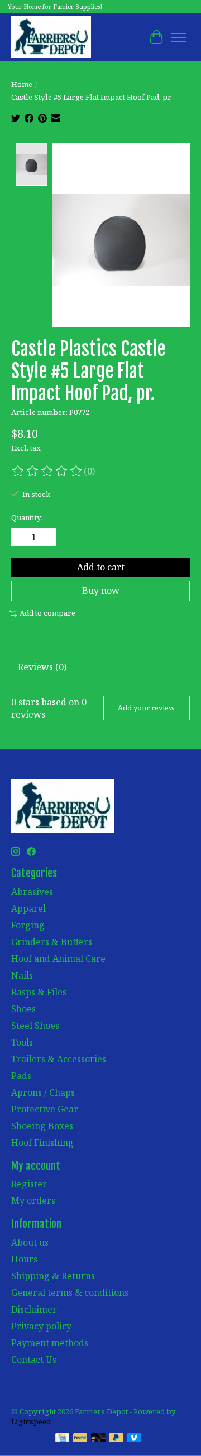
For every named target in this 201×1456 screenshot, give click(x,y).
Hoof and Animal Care (58, 958)
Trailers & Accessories (58, 1059)
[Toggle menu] (179, 37)
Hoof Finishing (42, 1142)
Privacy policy (41, 1326)
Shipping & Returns (53, 1276)
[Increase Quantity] (45, 537)
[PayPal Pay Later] (116, 1438)
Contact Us (33, 1359)
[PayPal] (80, 1438)
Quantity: (27, 517)
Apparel (28, 908)
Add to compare (47, 613)
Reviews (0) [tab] (42, 667)
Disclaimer (34, 1309)
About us (30, 1242)
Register (29, 1184)
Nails (22, 975)
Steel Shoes (35, 1025)
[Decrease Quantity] (22, 537)
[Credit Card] (62, 1438)
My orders (33, 1200)
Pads (21, 1076)
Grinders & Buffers (51, 942)
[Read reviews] (47, 471)
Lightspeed (31, 1421)
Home (21, 84)
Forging (28, 925)
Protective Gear (44, 1109)
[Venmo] (134, 1438)
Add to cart (101, 567)
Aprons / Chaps (43, 1092)
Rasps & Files (38, 992)
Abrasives (32, 892)
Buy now (100, 590)
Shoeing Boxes (42, 1126)
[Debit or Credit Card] (98, 1438)
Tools (22, 1042)
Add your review (146, 708)
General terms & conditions (69, 1292)
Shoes (23, 1009)
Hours (24, 1259)
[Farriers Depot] (51, 37)
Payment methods (49, 1343)
